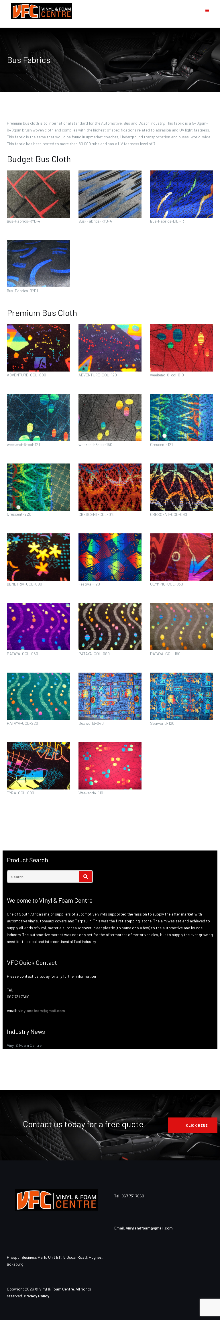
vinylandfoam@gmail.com (41, 1010)
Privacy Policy (36, 1295)
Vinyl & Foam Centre (24, 1045)
